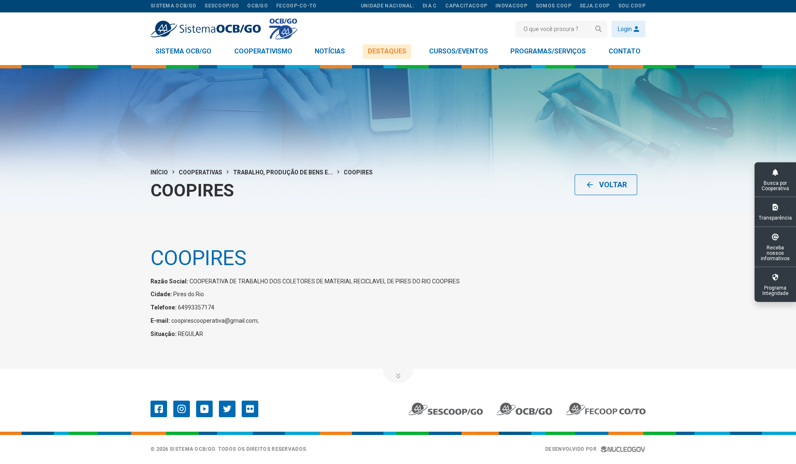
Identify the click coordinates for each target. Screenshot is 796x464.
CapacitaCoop (466, 6)
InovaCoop (511, 6)
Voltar (613, 184)
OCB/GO (257, 6)
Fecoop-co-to (296, 6)
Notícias (330, 51)
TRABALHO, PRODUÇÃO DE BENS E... (283, 172)
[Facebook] (158, 409)
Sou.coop (632, 6)
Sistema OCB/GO (183, 51)
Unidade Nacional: (387, 6)
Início (159, 172)
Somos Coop (553, 6)
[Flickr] (250, 409)
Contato (625, 51)
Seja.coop (595, 6)
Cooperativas (200, 172)
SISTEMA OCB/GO (173, 6)
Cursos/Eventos (458, 51)
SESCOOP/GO (221, 6)
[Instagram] (181, 409)
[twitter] (227, 409)
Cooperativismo (263, 51)
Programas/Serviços (548, 51)
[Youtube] (204, 409)
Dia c (429, 6)
